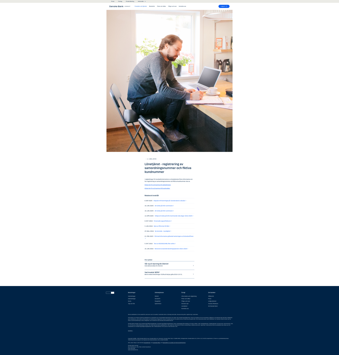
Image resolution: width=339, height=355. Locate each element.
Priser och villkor (185, 298)
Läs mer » (130, 330)
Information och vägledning (189, 296)
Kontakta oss (185, 308)
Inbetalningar (131, 296)
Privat (112, 1)
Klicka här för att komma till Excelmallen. (157, 188)
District (157, 296)
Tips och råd (131, 303)
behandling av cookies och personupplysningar (174, 342)
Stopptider (158, 301)
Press (209, 298)
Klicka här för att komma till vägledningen (158, 185)
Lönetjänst (184, 306)
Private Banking (130, 1)
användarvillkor (156, 342)
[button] (141, 6)
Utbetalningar (132, 298)
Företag (120, 1)
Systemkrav (158, 303)
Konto (129, 301)
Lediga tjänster (212, 301)
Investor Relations (213, 303)
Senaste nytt (184, 303)
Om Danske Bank (213, 306)
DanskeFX (157, 298)
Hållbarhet (211, 296)
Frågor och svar (185, 301)
